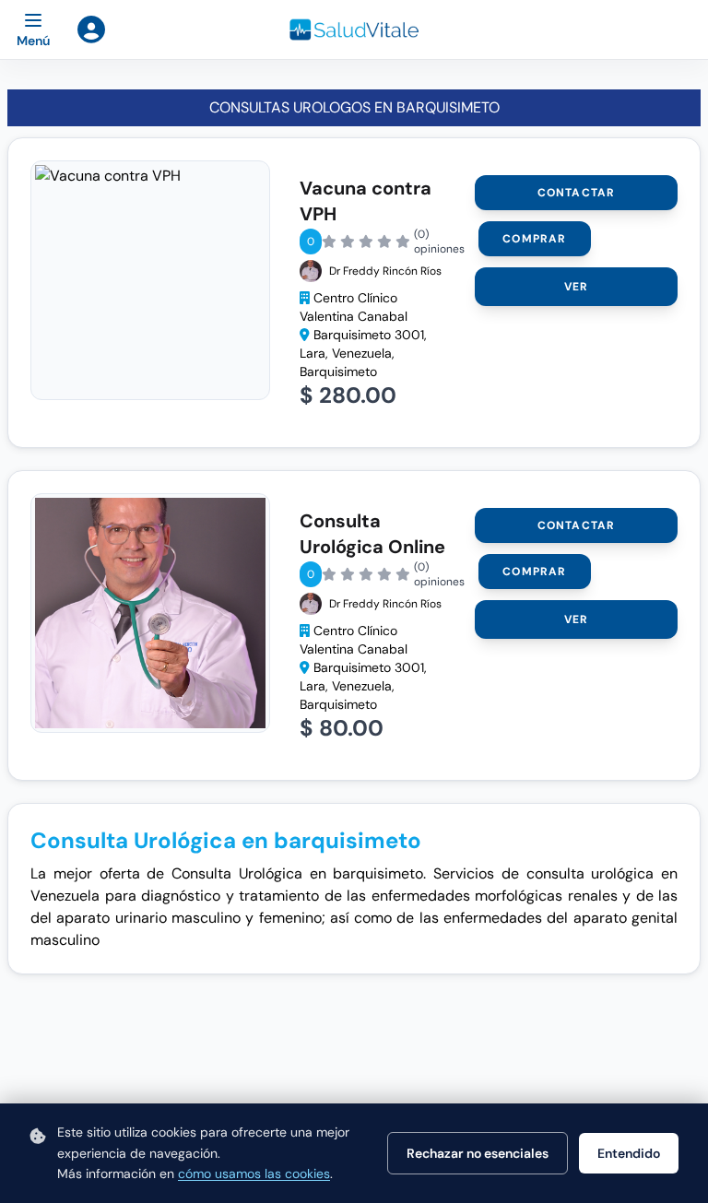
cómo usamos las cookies (254, 1173)
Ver (576, 286)
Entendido (628, 1153)
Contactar (576, 192)
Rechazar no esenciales (478, 1153)
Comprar (534, 238)
